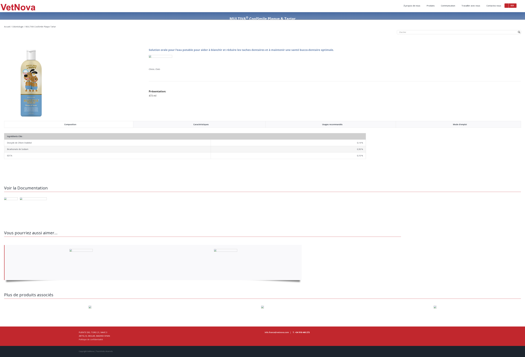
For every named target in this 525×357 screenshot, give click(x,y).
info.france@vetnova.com (277, 332)
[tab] (68, 124)
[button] (521, 5)
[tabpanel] (262, 146)
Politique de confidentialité (91, 339)
